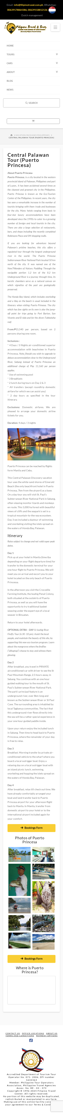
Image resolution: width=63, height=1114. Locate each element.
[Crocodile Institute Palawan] (19, 880)
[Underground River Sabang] (19, 923)
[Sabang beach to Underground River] (19, 905)
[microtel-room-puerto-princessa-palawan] (43, 854)
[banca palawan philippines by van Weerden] (43, 871)
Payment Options (47, 1036)
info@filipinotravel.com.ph (28, 4)
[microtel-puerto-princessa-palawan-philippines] (19, 854)
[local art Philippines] (43, 897)
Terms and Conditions (20, 1036)
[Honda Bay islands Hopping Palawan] (19, 940)
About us (51, 1033)
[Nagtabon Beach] (43, 942)
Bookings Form (33, 827)
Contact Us (13, 1033)
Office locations (33, 1033)
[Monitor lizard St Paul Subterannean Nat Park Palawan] (43, 924)
